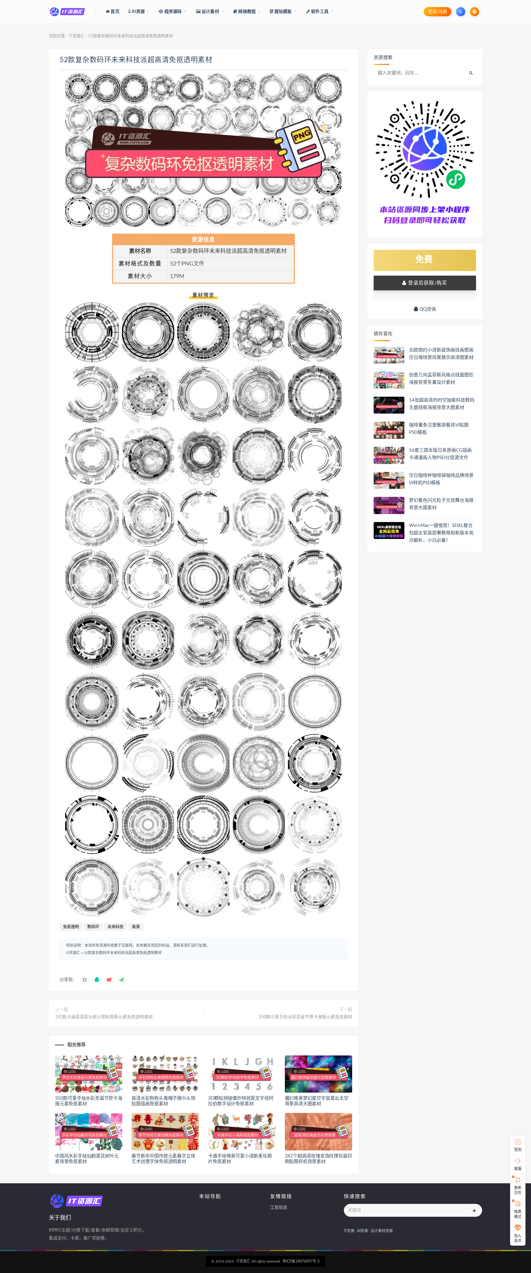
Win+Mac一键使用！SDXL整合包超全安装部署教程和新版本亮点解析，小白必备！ (441, 533)
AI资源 (362, 1231)
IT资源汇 (77, 36)
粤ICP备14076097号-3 (301, 1261)
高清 (136, 927)
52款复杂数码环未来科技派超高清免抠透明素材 (136, 60)
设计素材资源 (382, 1231)
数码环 (93, 927)
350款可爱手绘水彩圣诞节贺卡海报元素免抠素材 (305, 1017)
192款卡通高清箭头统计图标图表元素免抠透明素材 (104, 1017)
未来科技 (116, 927)
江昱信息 (278, 1207)
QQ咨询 (427, 309)
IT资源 (349, 1231)
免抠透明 (71, 927)
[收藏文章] (84, 979)
